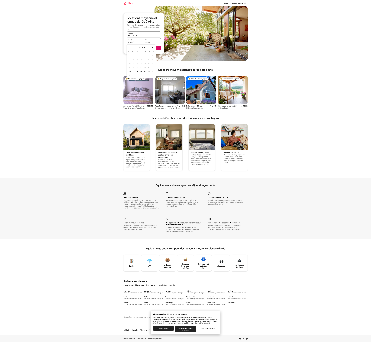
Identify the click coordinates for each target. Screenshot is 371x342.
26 (137, 71)
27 (141, 71)
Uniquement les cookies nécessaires (185, 329)
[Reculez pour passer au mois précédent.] (130, 47)
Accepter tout (163, 328)
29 (149, 71)
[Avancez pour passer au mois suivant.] (152, 47)
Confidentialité (141, 339)
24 (130, 71)
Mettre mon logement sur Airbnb (234, 3)
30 (152, 71)
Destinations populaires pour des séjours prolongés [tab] (139, 285)
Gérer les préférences (207, 328)
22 (149, 67)
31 (129, 75)
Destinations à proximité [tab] (167, 285)
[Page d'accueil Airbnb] (128, 3)
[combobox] (143, 35)
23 (152, 67)
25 (133, 71)
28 (145, 71)
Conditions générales (155, 339)
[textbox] (135, 42)
